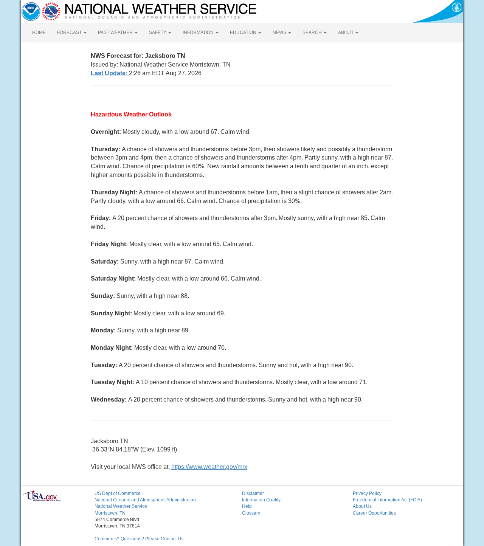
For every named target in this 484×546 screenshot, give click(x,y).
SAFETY (158, 32)
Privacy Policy (367, 493)
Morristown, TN (110, 513)
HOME (39, 32)
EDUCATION (244, 32)
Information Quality (261, 500)
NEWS (280, 32)
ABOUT (346, 32)
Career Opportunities (374, 513)
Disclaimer (253, 493)
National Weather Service (121, 506)
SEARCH (312, 32)
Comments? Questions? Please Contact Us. (140, 538)
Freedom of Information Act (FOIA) (387, 500)
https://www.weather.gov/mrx (209, 467)
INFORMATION (199, 32)
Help (247, 506)
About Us (362, 506)
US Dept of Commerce (118, 493)
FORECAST (70, 32)
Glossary (251, 513)
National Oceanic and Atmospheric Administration (145, 500)
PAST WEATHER (116, 32)
